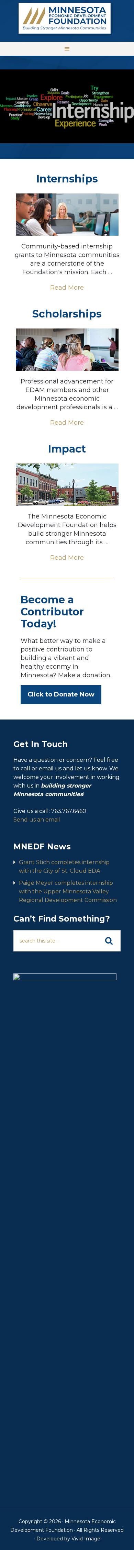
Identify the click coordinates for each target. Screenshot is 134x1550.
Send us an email (36, 819)
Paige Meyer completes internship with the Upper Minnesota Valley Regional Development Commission (68, 891)
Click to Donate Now (60, 694)
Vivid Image (85, 1539)
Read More (67, 287)
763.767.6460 (68, 811)
